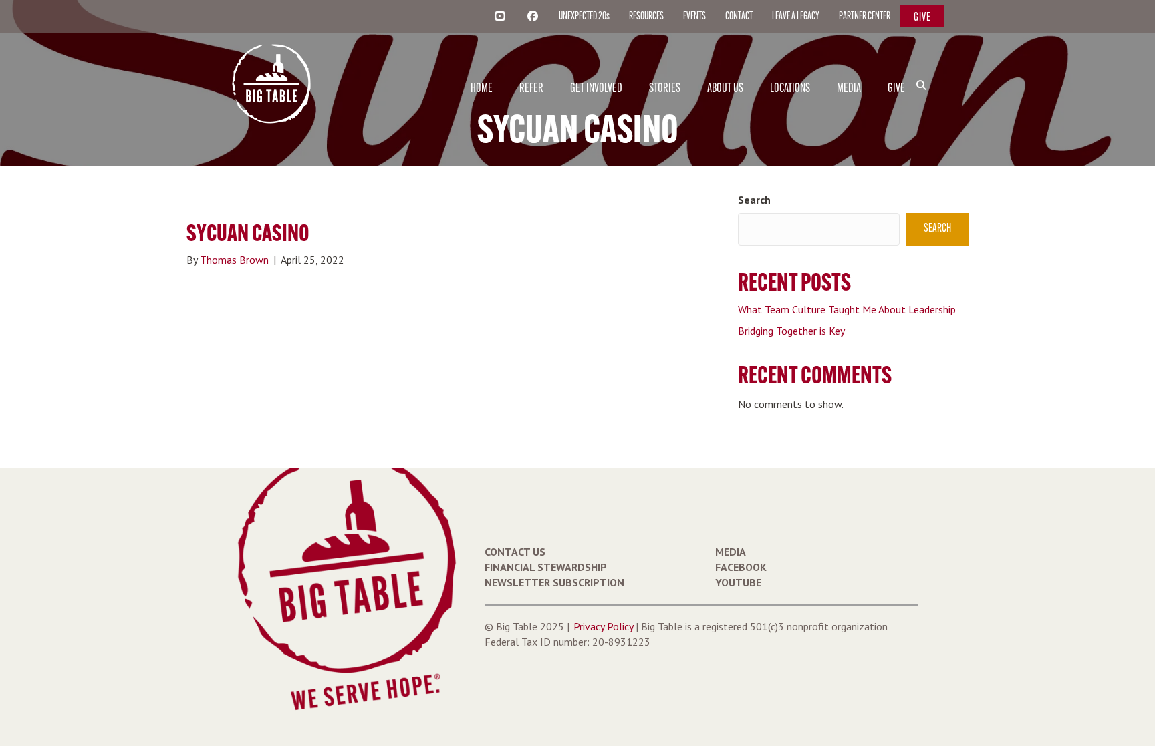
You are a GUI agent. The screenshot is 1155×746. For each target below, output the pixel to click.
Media (849, 89)
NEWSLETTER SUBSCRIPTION (554, 582)
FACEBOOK (741, 567)
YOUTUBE (738, 582)
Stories (664, 89)
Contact (739, 16)
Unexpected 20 (584, 16)
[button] (924, 63)
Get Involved (596, 89)
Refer (531, 89)
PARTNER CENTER (864, 16)
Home (482, 89)
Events (694, 16)
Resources (646, 16)
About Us (725, 89)
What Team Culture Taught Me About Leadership (847, 309)
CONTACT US (515, 551)
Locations (790, 89)
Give (922, 17)
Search (754, 199)
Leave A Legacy (795, 16)
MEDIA (730, 551)
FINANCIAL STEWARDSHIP (546, 567)
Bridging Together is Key (791, 330)
